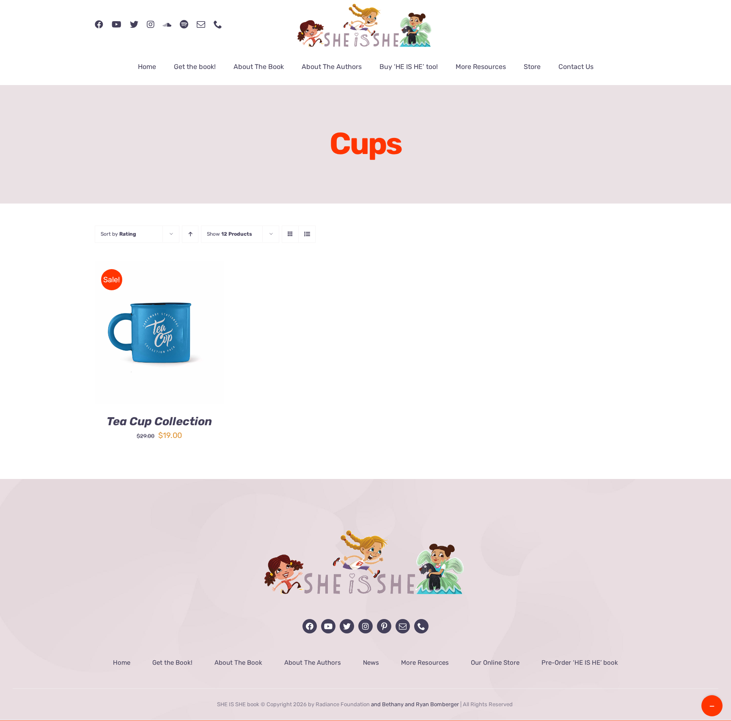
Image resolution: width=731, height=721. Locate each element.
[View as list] (307, 234)
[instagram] (150, 24)
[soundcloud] (167, 24)
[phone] (218, 24)
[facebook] (99, 24)
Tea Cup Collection (159, 421)
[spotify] (184, 24)
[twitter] (134, 24)
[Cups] (159, 332)
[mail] (201, 24)
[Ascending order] (190, 234)
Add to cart (132, 338)
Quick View (189, 338)
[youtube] (116, 24)
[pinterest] (384, 626)
